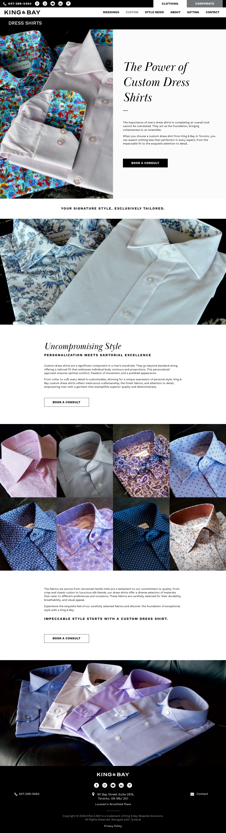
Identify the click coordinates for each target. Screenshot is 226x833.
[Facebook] (37, 3)
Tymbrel (135, 819)
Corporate (204, 4)
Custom (132, 12)
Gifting (193, 12)
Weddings (111, 12)
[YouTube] (52, 3)
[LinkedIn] (60, 3)
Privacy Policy (113, 826)
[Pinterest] (68, 3)
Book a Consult (67, 402)
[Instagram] (45, 3)
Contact (212, 12)
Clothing (170, 4)
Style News (154, 12)
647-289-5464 (20, 4)
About (175, 12)
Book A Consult (145, 163)
